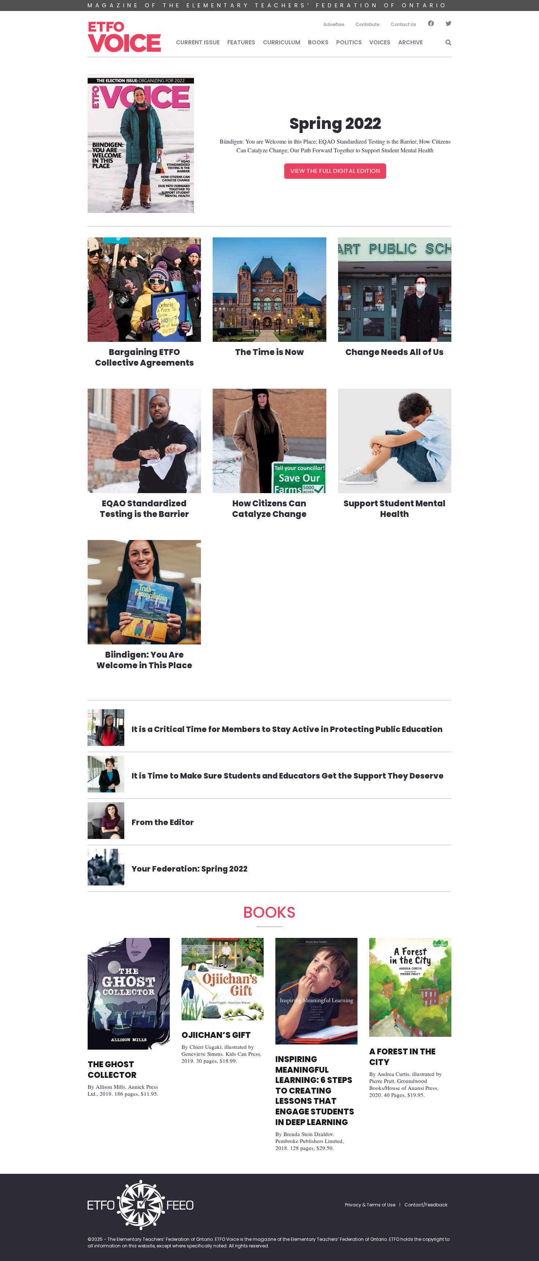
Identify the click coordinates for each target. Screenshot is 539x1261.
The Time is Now (269, 352)
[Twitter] (445, 24)
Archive (410, 42)
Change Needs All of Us (394, 352)
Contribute (367, 24)
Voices (379, 42)
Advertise (333, 24)
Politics (349, 42)
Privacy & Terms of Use (370, 1205)
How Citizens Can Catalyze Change (269, 509)
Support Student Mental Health (394, 509)
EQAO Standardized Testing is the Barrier (144, 509)
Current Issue (198, 42)
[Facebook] (431, 24)
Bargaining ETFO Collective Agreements (144, 358)
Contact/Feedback (425, 1205)
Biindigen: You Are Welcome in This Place (144, 660)
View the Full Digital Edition (335, 171)
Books (318, 42)
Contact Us (403, 24)
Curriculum (281, 42)
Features (241, 42)
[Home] (124, 37)
